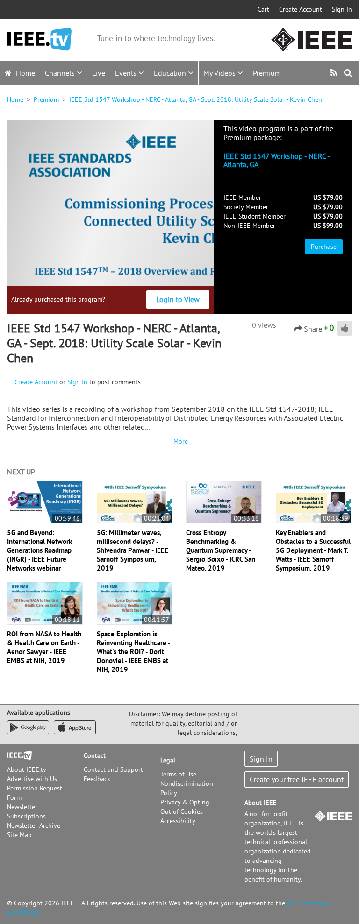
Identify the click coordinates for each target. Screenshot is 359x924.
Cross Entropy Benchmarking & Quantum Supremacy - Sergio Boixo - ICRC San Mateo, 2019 (220, 550)
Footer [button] (16, 755)
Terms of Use (178, 774)
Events (126, 73)
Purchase (324, 246)
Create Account (300, 9)
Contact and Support (113, 769)
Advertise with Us (32, 779)
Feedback (97, 779)
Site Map (19, 835)
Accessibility (177, 821)
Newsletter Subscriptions (26, 811)
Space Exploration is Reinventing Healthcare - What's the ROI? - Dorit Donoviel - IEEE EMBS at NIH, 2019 (133, 651)
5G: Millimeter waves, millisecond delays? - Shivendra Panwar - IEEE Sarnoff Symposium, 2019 (132, 550)
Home (24, 73)
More (179, 441)
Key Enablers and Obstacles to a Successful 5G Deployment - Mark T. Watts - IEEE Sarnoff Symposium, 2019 (313, 550)
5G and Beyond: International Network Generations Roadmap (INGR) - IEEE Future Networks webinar (39, 550)
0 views (264, 325)
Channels (61, 73)
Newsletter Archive (33, 825)
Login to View (178, 299)
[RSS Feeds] (334, 72)
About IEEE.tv (26, 769)
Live (98, 73)
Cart (263, 9)
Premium (267, 73)
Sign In (342, 9)
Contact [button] (95, 755)
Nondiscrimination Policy (186, 788)
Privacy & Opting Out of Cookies (184, 807)
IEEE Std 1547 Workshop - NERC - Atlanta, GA (276, 160)
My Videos (220, 73)
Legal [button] (167, 760)
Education (171, 73)
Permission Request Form (34, 793)
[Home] (39, 39)
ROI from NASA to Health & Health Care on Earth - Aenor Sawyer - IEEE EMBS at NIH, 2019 (44, 647)
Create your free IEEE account (297, 779)
